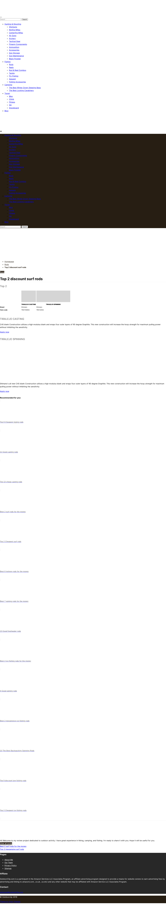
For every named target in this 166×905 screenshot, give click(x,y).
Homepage (9, 261)
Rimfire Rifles (14, 30)
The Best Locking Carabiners (21, 90)
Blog (6, 111)
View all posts (6, 843)
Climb (11, 99)
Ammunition (14, 47)
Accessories (14, 50)
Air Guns (12, 35)
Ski (10, 105)
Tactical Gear (14, 41)
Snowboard (14, 108)
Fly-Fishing (13, 76)
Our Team (9, 862)
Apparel (12, 79)
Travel (7, 93)
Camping (8, 85)
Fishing (8, 62)
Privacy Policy (11, 865)
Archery (12, 38)
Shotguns (13, 27)
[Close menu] (1, 17)
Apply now (4, 332)
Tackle (12, 73)
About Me (9, 860)
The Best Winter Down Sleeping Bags (25, 88)
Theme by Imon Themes (10, 901)
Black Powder (15, 59)
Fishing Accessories (17, 82)
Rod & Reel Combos (17, 70)
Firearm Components (18, 44)
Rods (11, 64)
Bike (11, 96)
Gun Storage (14, 53)
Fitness (12, 102)
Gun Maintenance (16, 56)
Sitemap (8, 868)
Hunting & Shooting (13, 24)
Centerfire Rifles (16, 33)
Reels (11, 67)
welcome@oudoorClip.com (11, 892)
